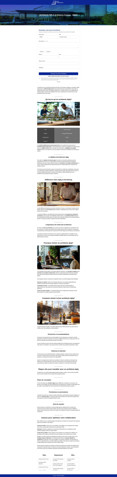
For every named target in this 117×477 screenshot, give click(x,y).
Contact (54, 475)
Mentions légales (60, 475)
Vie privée (58, 81)
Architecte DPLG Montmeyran (71, 469)
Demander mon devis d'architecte (58, 73)
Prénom (40, 54)
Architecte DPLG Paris (44, 459)
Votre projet (43, 41)
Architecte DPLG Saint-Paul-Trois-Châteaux (58, 464)
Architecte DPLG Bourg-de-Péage (58, 460)
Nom (60, 54)
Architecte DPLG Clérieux (71, 460)
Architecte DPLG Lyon (43, 467)
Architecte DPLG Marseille (42, 463)
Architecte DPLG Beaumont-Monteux (71, 464)
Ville (60, 34)
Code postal (41, 34)
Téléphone (41, 67)
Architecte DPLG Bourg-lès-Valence (58, 469)
